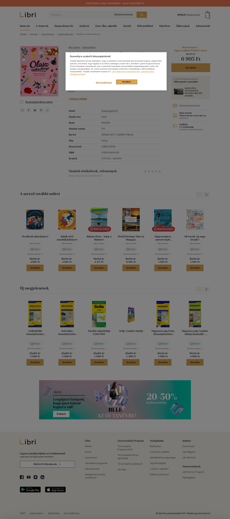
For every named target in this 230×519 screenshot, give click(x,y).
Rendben (126, 82)
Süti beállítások (104, 82)
